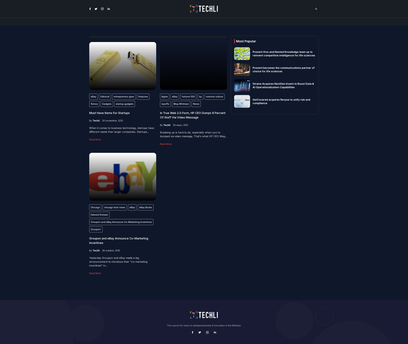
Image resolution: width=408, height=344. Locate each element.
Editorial (104, 96)
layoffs (165, 104)
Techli (96, 120)
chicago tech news (114, 207)
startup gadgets (125, 104)
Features (143, 96)
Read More (95, 139)
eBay (93, 96)
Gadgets (107, 104)
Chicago (95, 207)
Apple (164, 96)
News (196, 104)
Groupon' (96, 229)
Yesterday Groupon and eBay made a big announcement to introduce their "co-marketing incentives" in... (118, 261)
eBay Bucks (145, 207)
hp (200, 96)
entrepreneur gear (124, 96)
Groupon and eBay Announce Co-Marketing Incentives (121, 222)
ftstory (94, 104)
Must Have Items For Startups (109, 113)
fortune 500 (188, 96)
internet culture (214, 96)
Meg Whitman (181, 104)
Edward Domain (99, 214)
